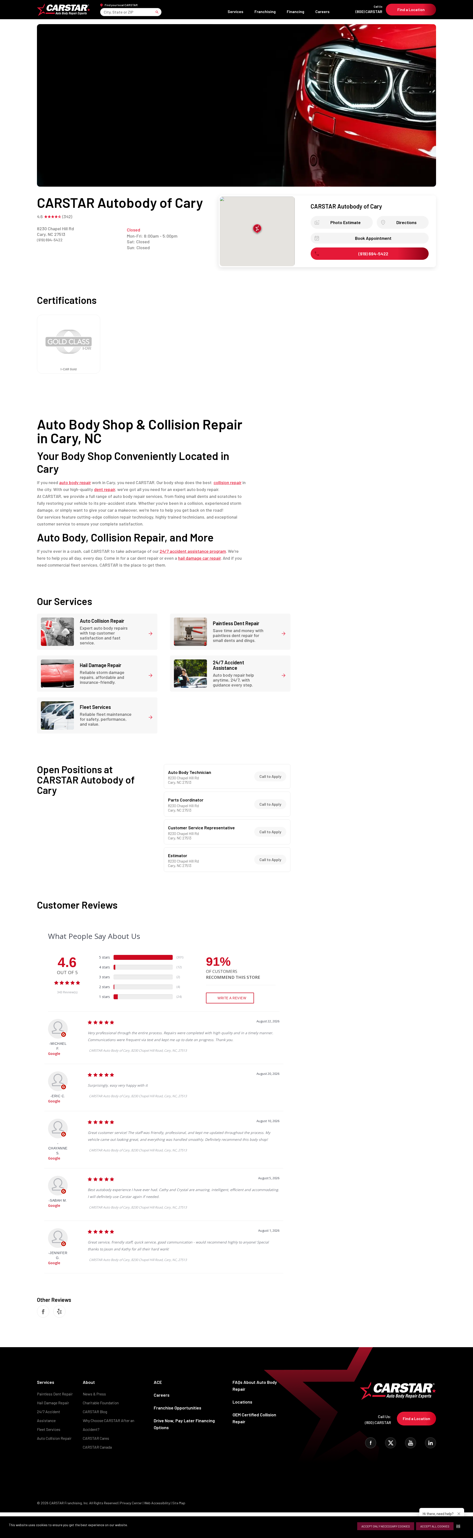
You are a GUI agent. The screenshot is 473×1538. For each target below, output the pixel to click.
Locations (242, 1402)
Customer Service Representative (201, 827)
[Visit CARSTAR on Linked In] (430, 1442)
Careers (322, 11)
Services (235, 11)
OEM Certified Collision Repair (254, 1418)
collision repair (227, 482)
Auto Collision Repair (54, 1438)
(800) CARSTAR (368, 9)
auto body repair (75, 482)
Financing (295, 11)
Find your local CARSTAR (121, 5)
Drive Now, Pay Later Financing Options (184, 1424)
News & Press (94, 1393)
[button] (459, 1526)
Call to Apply (270, 776)
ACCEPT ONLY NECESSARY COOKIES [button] (385, 1526)
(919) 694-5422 (50, 239)
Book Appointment (373, 238)
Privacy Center (131, 1503)
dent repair (104, 489)
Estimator (177, 855)
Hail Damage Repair (53, 1402)
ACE (158, 1382)
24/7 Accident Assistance (48, 1416)
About (89, 1382)
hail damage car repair (199, 558)
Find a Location (411, 9)
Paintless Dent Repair (55, 1393)
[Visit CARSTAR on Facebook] (370, 1442)
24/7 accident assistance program (193, 551)
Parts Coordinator (185, 800)
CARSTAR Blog (95, 1411)
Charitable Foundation (101, 1402)
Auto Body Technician (189, 772)
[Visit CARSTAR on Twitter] (390, 1442)
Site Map (178, 1503)
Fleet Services (48, 1429)
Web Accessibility (157, 1503)
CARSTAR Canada (97, 1447)
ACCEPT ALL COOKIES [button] (434, 1526)
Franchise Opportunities (177, 1407)
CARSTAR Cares (96, 1438)
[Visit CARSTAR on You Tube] (410, 1442)
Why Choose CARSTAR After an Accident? (108, 1425)
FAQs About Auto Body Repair (255, 1385)
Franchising (265, 11)
